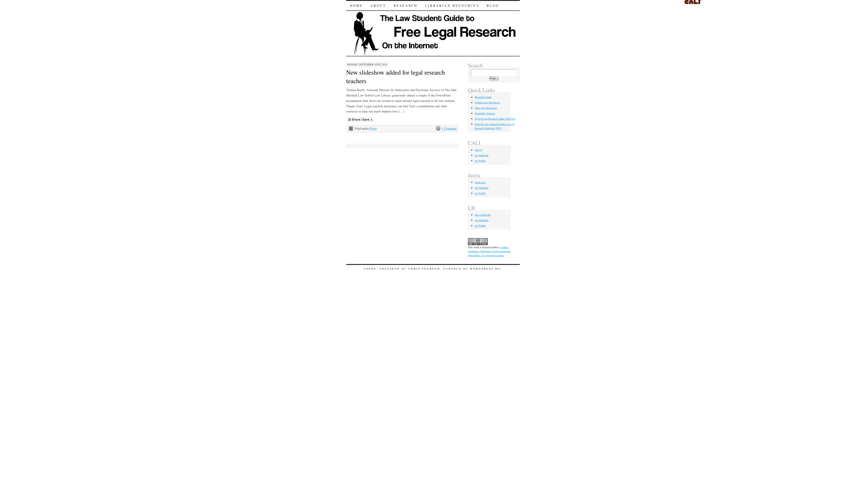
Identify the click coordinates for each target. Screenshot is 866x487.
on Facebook (481, 155)
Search (475, 65)
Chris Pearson (424, 268)
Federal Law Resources (487, 102)
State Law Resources (486, 108)
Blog (493, 5)
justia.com (480, 182)
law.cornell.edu (483, 214)
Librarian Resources (452, 5)
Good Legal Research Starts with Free (495, 118)
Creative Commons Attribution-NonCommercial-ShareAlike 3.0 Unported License (489, 251)
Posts (373, 128)
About (378, 5)
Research (406, 5)
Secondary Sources (485, 113)
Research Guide (483, 97)
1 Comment (449, 128)
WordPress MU (485, 268)
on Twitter (480, 160)
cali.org (479, 150)
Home (356, 5)
